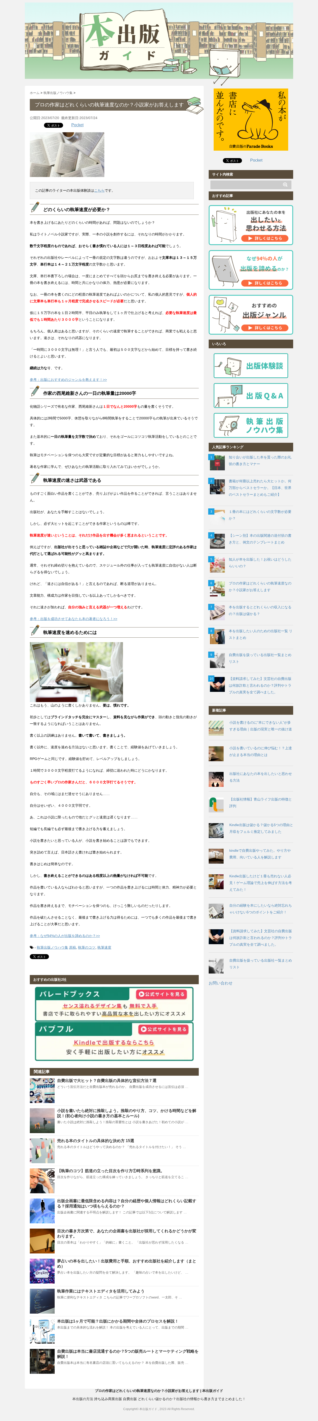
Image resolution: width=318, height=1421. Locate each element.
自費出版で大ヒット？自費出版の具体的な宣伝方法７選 (107, 1080)
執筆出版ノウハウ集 (52, 947)
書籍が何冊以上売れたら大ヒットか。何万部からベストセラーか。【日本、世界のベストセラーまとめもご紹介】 (260, 487)
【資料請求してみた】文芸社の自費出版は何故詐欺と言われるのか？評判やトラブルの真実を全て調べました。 (260, 685)
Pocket (77, 125)
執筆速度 (104, 947)
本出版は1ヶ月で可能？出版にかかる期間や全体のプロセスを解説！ (118, 1321)
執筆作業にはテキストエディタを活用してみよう (101, 1291)
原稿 (72, 947)
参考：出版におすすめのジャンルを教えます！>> (68, 380)
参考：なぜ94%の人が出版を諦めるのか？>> (65, 936)
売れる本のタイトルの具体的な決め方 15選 (95, 1141)
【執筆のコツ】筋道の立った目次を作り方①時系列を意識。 (110, 1171)
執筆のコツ (86, 947)
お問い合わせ (221, 983)
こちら (99, 190)
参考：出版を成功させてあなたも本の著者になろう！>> (73, 619)
